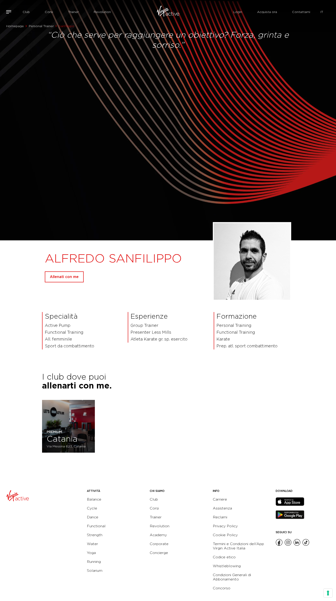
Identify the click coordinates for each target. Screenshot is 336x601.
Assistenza (222, 508)
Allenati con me (64, 277)
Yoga (91, 553)
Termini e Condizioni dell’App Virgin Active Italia (238, 546)
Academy (158, 535)
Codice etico (224, 557)
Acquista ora (267, 12)
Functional (96, 526)
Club (26, 12)
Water (92, 544)
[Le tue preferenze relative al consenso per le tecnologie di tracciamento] (328, 593)
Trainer (73, 12)
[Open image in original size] (168, 12)
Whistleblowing (227, 566)
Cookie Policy (225, 535)
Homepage (15, 26)
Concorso (221, 588)
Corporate (159, 544)
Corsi (49, 12)
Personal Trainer (41, 26)
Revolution (102, 12)
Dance (92, 517)
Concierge (159, 553)
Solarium (94, 570)
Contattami (301, 12)
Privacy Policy (225, 526)
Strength (94, 535)
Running (94, 561)
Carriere (220, 499)
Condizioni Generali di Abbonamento (232, 577)
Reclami (220, 517)
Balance (94, 499)
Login (237, 12)
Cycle (92, 508)
